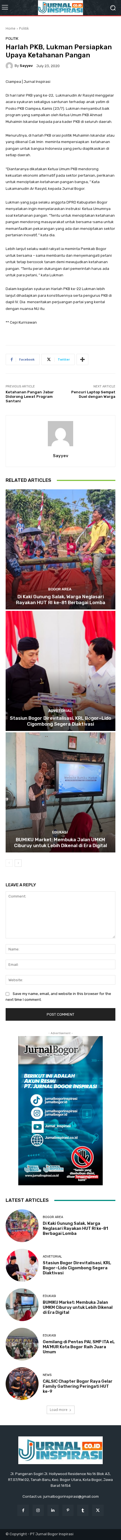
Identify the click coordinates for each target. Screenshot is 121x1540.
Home (10, 28)
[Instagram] (38, 1510)
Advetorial (59, 710)
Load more (59, 1409)
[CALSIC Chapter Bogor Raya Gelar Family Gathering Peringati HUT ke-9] (22, 1383)
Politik (24, 28)
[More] (82, 359)
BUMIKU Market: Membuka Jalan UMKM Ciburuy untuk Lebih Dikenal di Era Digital (60, 842)
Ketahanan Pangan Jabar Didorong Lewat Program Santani (30, 396)
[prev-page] (9, 863)
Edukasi (60, 832)
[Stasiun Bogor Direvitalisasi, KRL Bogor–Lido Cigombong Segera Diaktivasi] (60, 671)
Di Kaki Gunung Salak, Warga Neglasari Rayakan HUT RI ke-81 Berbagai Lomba (60, 599)
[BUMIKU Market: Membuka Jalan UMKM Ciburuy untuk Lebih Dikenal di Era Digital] (60, 792)
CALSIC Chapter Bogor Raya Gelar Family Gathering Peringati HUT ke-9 (78, 1386)
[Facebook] (22, 1510)
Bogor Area (59, 589)
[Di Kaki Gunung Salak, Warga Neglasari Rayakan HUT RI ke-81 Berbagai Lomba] (60, 549)
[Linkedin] (53, 1510)
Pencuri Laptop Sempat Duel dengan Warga (93, 394)
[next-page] (18, 863)
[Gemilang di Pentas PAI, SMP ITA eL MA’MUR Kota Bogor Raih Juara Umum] (22, 1344)
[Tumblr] (82, 1510)
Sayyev (26, 65)
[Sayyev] (10, 65)
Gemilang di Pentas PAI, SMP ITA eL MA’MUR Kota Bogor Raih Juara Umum (79, 1346)
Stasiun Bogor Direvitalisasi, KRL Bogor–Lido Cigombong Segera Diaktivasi (60, 720)
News (47, 1375)
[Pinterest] (67, 1510)
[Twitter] (97, 1510)
